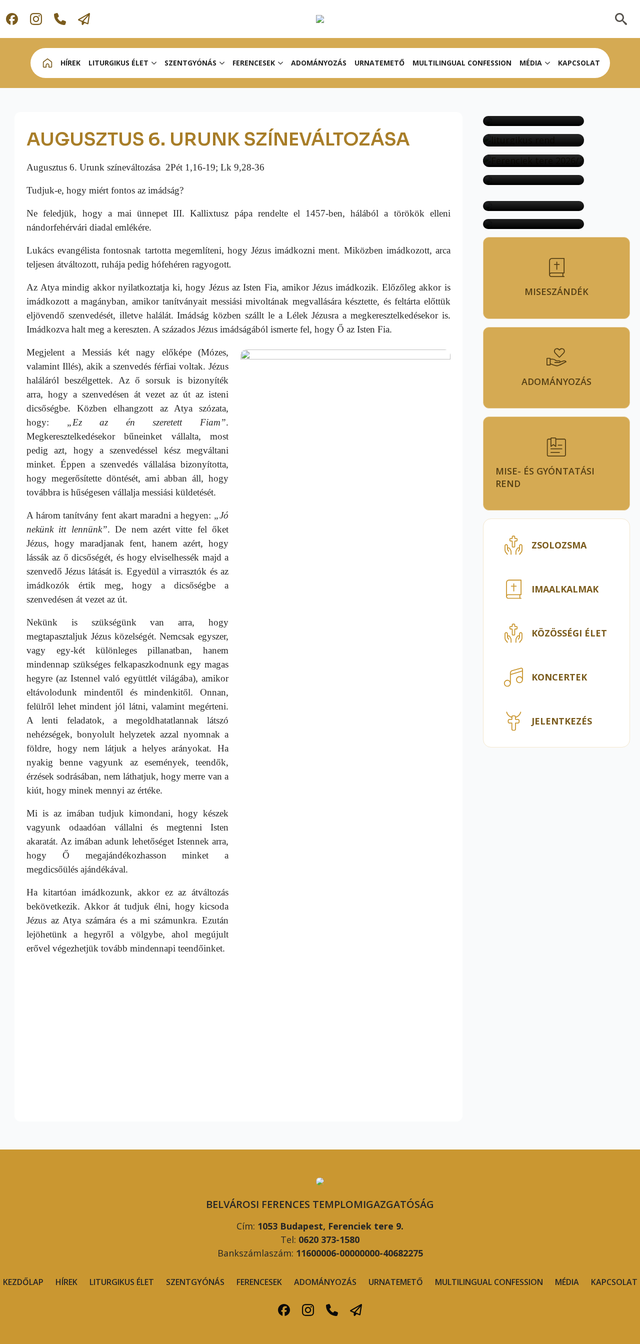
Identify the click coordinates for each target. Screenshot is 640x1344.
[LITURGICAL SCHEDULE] (533, 140)
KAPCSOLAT (579, 63)
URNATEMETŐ (379, 63)
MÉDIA (531, 63)
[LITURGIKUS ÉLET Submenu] (154, 63)
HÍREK (70, 63)
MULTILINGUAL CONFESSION (462, 63)
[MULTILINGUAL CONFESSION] (533, 121)
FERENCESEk (253, 63)
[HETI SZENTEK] (533, 224)
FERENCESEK (259, 1282)
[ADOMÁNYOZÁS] (533, 206)
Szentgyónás (195, 1282)
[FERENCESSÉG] (533, 180)
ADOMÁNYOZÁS (318, 63)
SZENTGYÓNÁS (190, 63)
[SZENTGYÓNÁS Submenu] (222, 63)
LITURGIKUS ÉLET (118, 63)
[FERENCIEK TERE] (533, 160)
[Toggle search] (621, 19)
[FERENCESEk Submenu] (281, 63)
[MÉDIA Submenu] (548, 63)
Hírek (67, 1282)
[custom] (12, 19)
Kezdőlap (23, 1282)
